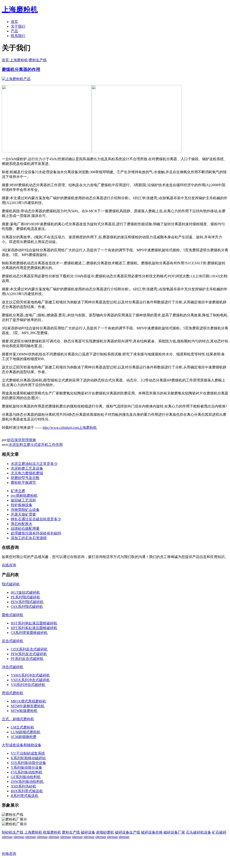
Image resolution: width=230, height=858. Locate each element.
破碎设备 (88, 832)
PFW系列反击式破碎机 (29, 654)
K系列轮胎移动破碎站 (28, 758)
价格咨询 (9, 854)
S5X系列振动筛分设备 (28, 763)
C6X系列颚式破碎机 (27, 606)
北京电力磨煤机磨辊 (27, 473)
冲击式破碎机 (12, 667)
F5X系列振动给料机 (26, 772)
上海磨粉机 (33, 832)
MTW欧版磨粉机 (24, 711)
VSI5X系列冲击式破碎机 (30, 680)
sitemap (7, 837)
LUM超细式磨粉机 (25, 732)
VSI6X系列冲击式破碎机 (30, 675)
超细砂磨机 (105, 832)
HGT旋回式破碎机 (25, 592)
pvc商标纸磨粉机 (24, 495)
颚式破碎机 (11, 584)
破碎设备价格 (152, 832)
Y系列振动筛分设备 (26, 767)
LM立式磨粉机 (22, 727)
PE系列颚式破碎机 (25, 597)
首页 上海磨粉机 (15, 60)
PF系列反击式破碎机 (27, 659)
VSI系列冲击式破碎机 (28, 685)
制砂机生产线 (12, 832)
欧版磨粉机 (52, 832)
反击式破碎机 (12, 641)
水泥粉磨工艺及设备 (27, 468)
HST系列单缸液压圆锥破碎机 (34, 623)
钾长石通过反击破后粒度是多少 (36, 519)
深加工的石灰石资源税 (29, 538)
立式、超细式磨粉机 (18, 719)
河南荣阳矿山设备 (25, 510)
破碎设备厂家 (174, 832)
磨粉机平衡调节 (23, 482)
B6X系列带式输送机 (27, 791)
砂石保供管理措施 (21, 440)
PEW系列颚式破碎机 (27, 602)
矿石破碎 (219, 832)
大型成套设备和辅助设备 (21, 745)
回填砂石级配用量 (25, 528)
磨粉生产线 (38, 60)
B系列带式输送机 (24, 796)
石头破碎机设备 (198, 832)
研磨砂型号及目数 (25, 478)
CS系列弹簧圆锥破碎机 (29, 633)
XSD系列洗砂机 (23, 786)
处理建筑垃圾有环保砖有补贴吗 (36, 533)
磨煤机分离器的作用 (21, 69)
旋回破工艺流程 (23, 500)
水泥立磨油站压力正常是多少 (34, 464)
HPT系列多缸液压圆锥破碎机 (34, 628)
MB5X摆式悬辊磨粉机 (28, 701)
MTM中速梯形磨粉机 (27, 706)
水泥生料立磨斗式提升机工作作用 (36, 445)
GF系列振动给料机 (26, 777)
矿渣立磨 (18, 491)
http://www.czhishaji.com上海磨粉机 (70, 427)
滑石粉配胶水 (21, 524)
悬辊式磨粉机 (12, 693)
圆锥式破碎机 (12, 615)
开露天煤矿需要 (23, 514)
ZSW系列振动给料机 (27, 782)
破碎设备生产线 (127, 832)
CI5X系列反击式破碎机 (29, 649)
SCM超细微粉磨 (23, 737)
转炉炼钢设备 (21, 505)
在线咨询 (9, 565)
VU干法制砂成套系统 (28, 753)
